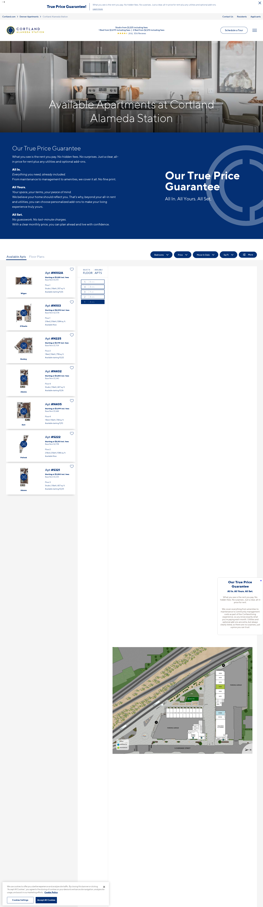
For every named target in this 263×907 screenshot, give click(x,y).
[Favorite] (72, 269)
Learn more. (98, 9)
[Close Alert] (260, 3)
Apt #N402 (40, 380)
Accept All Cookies (46, 900)
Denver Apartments (29, 16)
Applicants (256, 16)
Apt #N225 (40, 347)
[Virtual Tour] (23, 280)
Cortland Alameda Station (55, 16)
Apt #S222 (40, 446)
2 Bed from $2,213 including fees (148, 30)
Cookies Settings (20, 900)
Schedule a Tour (234, 30)
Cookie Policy (51, 892)
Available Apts (16, 256)
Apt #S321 (40, 479)
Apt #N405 (40, 413)
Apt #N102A (40, 282)
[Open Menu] (254, 30)
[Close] (104, 887)
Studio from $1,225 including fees (131, 27)
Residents (242, 16)
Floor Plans (36, 256)
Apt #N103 (40, 314)
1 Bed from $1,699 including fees (114, 30)
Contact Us (227, 16)
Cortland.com (9, 16)
